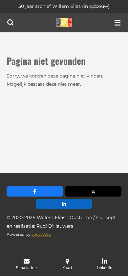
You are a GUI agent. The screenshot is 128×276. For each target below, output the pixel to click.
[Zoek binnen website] (10, 22)
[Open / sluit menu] (117, 22)
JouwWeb (41, 234)
